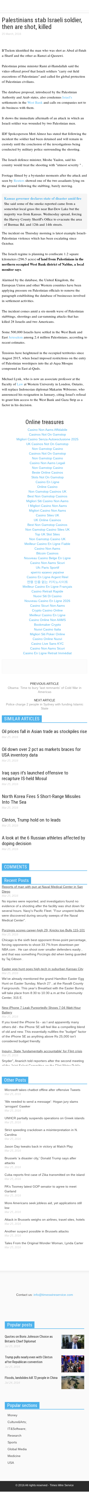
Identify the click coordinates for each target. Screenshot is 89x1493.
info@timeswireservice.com (53, 1294)
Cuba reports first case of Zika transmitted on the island (45, 1175)
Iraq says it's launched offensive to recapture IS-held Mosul (35, 775)
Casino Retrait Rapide (47, 591)
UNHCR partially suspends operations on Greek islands (44, 1118)
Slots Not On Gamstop (47, 477)
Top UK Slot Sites (47, 534)
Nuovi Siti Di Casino (47, 596)
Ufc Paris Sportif (47, 567)
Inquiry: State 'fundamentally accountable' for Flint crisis (42, 1051)
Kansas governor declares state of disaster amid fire (42, 198)
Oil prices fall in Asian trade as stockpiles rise (44, 731)
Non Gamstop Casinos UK (47, 491)
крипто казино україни (47, 572)
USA (11, 1462)
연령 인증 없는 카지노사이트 (47, 582)
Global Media (17, 1449)
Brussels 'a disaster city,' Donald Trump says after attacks (40, 1160)
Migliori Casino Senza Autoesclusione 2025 (47, 439)
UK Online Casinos (47, 520)
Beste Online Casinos (47, 472)
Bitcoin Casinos (47, 553)
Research (14, 1435)
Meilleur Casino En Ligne (47, 615)
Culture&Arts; (17, 1422)
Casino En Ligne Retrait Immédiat (47, 653)
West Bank (35, 102)
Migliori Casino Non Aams (47, 510)
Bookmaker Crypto (47, 624)
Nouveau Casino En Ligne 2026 (47, 601)
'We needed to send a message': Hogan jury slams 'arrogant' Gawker (41, 1104)
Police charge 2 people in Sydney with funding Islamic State (44, 706)
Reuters (19, 180)
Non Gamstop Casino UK (47, 539)
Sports (12, 1442)
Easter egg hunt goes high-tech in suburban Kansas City (42, 969)
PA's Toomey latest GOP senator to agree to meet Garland (40, 1189)
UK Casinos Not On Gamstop (47, 444)
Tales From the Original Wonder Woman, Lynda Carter (44, 1243)
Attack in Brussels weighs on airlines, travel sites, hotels (45, 1219)
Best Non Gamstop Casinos (47, 496)
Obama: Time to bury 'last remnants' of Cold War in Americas (44, 690)
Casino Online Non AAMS (47, 620)
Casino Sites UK (47, 515)
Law (20, 384)
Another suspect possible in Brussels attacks (37, 1231)
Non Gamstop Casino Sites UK (47, 529)
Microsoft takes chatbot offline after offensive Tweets (42, 1090)
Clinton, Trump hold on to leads (31, 820)
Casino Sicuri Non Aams (47, 605)
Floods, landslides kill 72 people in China (31, 1378)
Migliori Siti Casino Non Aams (47, 501)
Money (12, 1415)
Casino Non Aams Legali (47, 463)
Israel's (67, 97)
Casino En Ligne (47, 482)
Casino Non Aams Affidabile (47, 429)
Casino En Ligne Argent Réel (47, 577)
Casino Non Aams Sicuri (47, 563)
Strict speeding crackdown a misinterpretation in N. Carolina (41, 1132)
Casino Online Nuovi (47, 639)
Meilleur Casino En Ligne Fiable (47, 544)
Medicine (14, 1456)
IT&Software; (17, 1429)
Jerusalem (16, 337)
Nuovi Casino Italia (47, 629)
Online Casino (47, 487)
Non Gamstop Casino (47, 449)
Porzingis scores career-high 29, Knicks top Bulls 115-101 (43, 930)
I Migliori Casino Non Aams (47, 506)
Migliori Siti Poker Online (47, 634)
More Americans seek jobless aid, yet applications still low (43, 1205)
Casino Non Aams (47, 548)
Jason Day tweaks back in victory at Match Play (39, 1146)
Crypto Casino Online (47, 610)
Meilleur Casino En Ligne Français (47, 586)
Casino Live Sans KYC (47, 643)
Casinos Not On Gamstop (47, 434)
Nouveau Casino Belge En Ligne (47, 558)
